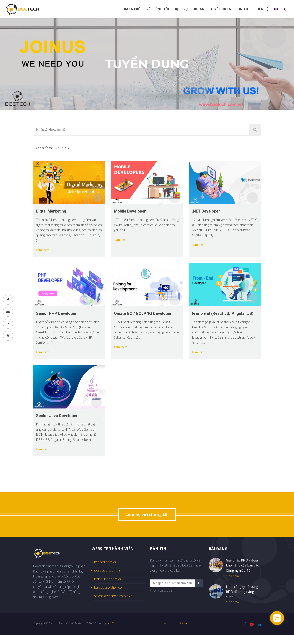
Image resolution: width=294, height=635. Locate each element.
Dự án (199, 9)
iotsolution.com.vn (107, 570)
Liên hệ (262, 9)
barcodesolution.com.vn (111, 587)
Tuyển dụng (220, 9)
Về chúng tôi (158, 9)
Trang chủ (131, 9)
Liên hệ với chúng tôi (147, 514)
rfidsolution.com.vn (107, 579)
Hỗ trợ (166, 623)
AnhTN (111, 623)
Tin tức (243, 9)
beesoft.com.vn (105, 562)
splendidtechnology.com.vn (113, 596)
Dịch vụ (181, 9)
